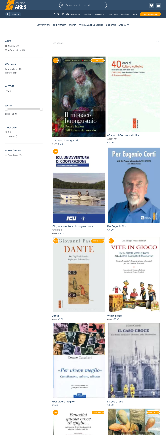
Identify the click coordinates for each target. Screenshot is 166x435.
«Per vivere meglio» (63, 401)
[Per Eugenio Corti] (134, 185)
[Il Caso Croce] (134, 360)
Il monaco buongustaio (65, 140)
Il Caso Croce (115, 401)
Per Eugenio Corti (117, 226)
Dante (55, 315)
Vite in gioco (114, 315)
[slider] (6, 109)
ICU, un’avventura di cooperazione (72, 226)
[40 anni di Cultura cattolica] (134, 94)
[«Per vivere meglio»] (79, 360)
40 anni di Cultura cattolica (123, 135)
